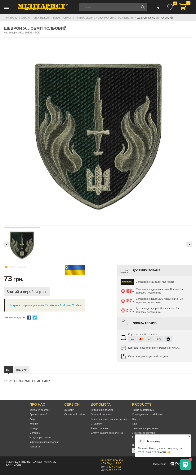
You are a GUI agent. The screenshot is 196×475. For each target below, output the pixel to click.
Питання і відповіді (102, 409)
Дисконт (69, 409)
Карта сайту (14, 465)
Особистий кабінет (75, 414)
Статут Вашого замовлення (107, 432)
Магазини (34, 432)
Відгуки (21, 369)
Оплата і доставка (101, 414)
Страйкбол (97, 423)
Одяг (135, 423)
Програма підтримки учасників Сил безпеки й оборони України (45, 305)
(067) (111, 470)
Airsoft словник (99, 428)
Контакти (34, 446)
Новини (33, 423)
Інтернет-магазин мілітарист (39, 461)
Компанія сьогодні (40, 409)
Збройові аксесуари (143, 432)
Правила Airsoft (38, 414)
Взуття (136, 419)
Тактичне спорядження (145, 428)
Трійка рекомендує (143, 409)
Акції (32, 419)
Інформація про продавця (44, 442)
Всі (8, 369)
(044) (111, 466)
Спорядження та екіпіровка (147, 414)
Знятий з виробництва (27, 292)
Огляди (33, 428)
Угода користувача (40, 437)
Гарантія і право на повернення (109, 419)
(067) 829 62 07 (159, 7)
